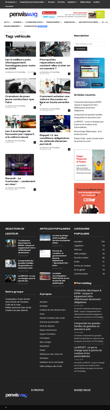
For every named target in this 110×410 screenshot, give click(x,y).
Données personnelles (49, 322)
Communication (33, 22)
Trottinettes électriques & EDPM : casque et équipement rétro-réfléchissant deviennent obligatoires (88, 106)
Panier (42, 350)
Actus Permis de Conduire (16, 302)
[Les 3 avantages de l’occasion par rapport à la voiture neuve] (20, 121)
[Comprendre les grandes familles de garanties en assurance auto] (10, 263)
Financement (53, 22)
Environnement (12, 26)
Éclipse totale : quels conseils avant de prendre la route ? (89, 139)
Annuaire (51, 2)
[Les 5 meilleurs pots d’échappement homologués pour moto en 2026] (20, 49)
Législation (71, 2)
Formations (35, 26)
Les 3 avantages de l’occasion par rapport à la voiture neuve (19, 134)
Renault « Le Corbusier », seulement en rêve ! (20, 181)
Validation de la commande (51, 362)
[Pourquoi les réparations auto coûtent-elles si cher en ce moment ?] (55, 49)
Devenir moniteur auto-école (52, 318)
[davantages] (89, 165)
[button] (107, 22)
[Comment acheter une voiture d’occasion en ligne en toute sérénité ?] (55, 86)
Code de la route (13, 304)
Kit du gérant (10, 2)
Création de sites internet (16, 310)
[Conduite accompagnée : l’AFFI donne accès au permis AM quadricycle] (45, 276)
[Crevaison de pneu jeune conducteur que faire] (20, 86)
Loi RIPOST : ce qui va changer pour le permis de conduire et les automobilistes (89, 124)
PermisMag (83, 283)
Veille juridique (85, 2)
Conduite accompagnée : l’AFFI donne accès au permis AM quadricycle (60, 278)
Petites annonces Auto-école (18, 307)
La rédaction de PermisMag (15, 72)
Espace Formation (48, 334)
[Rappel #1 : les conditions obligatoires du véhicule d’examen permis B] (55, 123)
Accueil (8, 32)
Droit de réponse (47, 326)
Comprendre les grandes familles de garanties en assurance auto (88, 116)
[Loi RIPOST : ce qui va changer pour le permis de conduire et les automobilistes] (10, 278)
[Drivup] (89, 73)
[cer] (89, 198)
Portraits (61, 2)
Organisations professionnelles (32, 2)
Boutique (44, 306)
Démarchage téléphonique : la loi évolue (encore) (88, 132)
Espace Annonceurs (48, 330)
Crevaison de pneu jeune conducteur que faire (19, 99)
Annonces (69, 22)
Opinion (17, 22)
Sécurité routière (88, 22)
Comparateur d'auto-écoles (17, 299)
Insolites (96, 2)
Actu (6, 22)
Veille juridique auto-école (51, 366)
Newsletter (44, 346)
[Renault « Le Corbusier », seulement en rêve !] (20, 164)
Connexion (9, 6)
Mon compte (45, 342)
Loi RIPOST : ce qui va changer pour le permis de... (26, 278)
